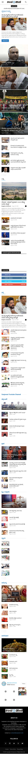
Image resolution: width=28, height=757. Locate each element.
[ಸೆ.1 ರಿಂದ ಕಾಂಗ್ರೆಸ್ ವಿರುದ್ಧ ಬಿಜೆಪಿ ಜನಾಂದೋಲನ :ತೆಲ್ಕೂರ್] (5, 355)
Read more (5, 40)
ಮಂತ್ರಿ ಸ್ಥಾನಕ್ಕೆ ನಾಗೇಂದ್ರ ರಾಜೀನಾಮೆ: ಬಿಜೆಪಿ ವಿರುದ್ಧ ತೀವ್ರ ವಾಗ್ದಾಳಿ (12, 16)
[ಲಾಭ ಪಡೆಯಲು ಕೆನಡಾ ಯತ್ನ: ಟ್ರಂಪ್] (5, 235)
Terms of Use (13, 749)
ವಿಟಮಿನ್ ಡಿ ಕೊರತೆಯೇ (9, 598)
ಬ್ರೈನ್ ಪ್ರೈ (11, 675)
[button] (2, 2)
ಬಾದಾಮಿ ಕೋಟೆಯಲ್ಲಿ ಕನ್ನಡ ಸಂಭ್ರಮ (16, 426)
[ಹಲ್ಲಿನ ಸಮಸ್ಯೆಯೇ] (5, 613)
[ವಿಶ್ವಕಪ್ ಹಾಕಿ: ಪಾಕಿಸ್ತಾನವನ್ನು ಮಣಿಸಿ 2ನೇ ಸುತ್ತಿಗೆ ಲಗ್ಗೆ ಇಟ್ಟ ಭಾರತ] (14, 453)
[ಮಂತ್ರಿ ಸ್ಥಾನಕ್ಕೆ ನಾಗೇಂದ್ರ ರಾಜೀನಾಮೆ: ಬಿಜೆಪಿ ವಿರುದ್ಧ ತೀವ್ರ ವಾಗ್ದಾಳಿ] (14, 24)
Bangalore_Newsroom (6, 206)
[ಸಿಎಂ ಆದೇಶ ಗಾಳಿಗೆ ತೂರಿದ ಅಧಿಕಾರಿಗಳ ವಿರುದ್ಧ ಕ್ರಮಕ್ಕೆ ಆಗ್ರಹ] (5, 377)
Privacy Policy (20, 749)
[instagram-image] (6, 691)
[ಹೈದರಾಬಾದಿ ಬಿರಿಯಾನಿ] (14, 645)
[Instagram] (9, 743)
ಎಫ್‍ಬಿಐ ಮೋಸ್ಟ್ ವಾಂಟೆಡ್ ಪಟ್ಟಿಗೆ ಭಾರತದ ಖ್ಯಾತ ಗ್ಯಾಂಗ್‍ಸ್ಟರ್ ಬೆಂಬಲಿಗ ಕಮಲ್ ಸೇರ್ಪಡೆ (18, 242)
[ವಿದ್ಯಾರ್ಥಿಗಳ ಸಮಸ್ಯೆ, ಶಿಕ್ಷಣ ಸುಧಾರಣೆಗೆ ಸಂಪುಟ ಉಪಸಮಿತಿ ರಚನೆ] (5, 169)
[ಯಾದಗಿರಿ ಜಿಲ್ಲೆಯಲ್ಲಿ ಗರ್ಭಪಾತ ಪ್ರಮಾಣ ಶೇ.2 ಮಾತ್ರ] (5, 332)
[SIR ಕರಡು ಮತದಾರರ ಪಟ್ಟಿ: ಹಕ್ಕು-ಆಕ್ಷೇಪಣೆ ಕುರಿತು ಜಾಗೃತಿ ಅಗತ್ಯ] (5, 384)
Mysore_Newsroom (7, 600)
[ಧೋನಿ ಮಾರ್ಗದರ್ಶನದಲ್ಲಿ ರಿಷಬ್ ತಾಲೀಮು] (5, 479)
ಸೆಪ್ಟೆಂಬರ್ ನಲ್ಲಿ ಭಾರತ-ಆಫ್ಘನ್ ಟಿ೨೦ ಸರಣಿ (17, 471)
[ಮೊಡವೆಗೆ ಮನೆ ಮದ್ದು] (5, 606)
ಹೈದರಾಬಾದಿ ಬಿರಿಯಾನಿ (9, 648)
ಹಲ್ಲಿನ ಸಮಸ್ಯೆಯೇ (13, 611)
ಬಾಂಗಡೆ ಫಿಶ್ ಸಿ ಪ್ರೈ (13, 654)
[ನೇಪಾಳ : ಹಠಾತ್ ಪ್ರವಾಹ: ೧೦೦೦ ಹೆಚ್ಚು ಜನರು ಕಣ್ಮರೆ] (14, 191)
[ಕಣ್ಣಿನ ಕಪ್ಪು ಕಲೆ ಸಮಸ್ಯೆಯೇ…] (5, 626)
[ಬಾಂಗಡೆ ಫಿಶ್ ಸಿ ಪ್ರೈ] (5, 656)
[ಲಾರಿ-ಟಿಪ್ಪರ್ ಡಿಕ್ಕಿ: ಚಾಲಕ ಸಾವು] (5, 512)
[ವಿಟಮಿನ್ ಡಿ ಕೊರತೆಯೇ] (14, 593)
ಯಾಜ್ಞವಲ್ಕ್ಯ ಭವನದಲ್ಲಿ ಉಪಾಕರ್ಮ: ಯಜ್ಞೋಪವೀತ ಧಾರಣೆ (14, 8)
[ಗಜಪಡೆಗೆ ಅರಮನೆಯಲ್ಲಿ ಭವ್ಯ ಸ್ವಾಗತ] (14, 101)
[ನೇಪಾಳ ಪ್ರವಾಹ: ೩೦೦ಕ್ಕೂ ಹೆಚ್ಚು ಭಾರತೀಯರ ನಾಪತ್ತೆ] (5, 155)
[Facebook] (5, 743)
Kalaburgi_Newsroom (7, 408)
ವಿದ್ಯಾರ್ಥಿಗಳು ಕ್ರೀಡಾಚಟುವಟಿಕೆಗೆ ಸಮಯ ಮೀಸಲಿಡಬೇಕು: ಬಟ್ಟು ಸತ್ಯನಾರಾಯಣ (17, 346)
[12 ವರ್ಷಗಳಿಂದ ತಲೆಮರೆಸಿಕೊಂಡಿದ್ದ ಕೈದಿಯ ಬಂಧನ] (5, 532)
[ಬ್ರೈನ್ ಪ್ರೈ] (5, 676)
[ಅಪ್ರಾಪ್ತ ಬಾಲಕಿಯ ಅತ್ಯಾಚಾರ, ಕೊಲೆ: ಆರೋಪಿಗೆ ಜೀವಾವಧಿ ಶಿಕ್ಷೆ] (5, 369)
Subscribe (23, 284)
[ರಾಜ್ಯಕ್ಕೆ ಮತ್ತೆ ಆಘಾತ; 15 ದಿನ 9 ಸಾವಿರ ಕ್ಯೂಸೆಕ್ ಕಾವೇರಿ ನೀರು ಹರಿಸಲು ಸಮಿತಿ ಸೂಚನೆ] (5, 227)
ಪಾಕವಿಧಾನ (5, 636)
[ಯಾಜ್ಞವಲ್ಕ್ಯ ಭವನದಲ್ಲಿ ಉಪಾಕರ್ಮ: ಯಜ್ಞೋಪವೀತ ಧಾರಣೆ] (5, 339)
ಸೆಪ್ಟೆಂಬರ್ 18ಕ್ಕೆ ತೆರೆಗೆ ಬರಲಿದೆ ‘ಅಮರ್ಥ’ (17, 412)
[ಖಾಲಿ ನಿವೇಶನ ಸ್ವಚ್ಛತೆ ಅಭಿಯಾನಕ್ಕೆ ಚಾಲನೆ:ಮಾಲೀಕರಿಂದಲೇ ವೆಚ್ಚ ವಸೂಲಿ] (5, 162)
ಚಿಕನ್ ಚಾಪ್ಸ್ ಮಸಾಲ (13, 668)
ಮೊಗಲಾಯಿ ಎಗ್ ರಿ (13, 661)
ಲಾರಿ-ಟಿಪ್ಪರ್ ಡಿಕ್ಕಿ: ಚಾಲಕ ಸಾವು (15, 510)
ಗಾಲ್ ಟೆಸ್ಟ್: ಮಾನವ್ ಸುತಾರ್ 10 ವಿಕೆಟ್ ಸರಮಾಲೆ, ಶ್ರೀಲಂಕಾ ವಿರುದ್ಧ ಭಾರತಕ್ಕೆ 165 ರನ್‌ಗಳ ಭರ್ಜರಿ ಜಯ (17, 464)
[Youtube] (22, 743)
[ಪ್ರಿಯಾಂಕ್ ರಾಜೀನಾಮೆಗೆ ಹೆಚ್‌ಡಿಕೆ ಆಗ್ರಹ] (14, 78)
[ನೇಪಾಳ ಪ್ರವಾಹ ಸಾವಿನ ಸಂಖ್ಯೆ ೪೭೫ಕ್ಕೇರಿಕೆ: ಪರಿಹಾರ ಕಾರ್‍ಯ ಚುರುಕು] (14, 124)
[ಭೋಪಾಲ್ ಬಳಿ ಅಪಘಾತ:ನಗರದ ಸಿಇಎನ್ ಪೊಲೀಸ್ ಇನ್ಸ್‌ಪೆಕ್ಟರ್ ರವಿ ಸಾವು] (5, 147)
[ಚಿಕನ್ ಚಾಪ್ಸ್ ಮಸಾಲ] (5, 669)
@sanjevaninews (12, 683)
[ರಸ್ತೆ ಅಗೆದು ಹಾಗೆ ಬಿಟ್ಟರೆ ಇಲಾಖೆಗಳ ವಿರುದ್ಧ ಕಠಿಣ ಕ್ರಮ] (5, 140)
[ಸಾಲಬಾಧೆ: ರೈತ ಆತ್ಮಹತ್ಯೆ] (5, 519)
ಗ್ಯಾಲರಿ (3, 538)
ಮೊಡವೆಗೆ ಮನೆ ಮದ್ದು (13, 604)
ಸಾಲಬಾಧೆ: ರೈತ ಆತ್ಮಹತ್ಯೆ (14, 517)
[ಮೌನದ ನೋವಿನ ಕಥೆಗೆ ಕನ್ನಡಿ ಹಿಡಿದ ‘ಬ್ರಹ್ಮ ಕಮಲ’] (5, 434)
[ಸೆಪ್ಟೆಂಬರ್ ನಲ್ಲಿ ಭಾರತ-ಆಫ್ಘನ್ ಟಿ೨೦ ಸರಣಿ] (5, 472)
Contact (7, 749)
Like (24, 274)
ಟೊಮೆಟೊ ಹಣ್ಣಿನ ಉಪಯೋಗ (15, 618)
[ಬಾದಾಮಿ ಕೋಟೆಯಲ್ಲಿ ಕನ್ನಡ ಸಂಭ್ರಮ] (5, 427)
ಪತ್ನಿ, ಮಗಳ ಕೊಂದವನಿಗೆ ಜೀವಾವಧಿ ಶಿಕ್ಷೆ (17, 524)
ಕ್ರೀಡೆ (3, 444)
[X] (18, 743)
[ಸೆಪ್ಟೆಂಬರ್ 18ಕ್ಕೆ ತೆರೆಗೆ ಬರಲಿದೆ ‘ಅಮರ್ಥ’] (5, 414)
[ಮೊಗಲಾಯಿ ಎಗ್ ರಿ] (5, 663)
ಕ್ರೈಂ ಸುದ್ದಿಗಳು (6, 492)
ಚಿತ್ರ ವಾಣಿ (4, 399)
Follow (23, 278)
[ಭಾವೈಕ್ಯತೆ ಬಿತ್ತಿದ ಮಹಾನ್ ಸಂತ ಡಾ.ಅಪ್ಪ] (5, 362)
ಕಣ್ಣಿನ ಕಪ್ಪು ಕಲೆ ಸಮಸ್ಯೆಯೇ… (15, 624)
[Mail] (14, 743)
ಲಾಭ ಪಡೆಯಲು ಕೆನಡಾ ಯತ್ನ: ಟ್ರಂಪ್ (18, 233)
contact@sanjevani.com (17, 733)
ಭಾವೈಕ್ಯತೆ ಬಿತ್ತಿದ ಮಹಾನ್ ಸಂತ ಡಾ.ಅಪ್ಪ (18, 360)
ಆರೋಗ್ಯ (4, 583)
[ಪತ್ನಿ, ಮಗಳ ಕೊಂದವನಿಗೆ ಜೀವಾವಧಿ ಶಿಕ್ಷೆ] (5, 525)
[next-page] (5, 175)
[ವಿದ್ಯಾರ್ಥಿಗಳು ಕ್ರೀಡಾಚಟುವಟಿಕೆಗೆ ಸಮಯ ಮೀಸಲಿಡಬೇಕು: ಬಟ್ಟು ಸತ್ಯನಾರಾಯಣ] (5, 347)
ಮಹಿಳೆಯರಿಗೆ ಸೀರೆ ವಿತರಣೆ (16, 218)
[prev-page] (3, 175)
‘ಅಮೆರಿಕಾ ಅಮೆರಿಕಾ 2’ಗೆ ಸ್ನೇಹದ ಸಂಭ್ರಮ (17, 419)
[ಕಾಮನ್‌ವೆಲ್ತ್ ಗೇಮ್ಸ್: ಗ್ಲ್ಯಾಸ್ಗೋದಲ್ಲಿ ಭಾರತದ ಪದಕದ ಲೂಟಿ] (5, 486)
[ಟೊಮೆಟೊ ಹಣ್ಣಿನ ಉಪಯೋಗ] (5, 619)
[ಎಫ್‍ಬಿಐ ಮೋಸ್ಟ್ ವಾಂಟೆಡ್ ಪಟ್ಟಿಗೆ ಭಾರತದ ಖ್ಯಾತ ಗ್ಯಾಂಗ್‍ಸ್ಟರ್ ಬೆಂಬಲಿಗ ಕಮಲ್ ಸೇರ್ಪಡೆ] (5, 242)
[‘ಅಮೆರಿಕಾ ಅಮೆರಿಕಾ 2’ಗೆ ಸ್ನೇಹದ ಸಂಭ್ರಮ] (5, 421)
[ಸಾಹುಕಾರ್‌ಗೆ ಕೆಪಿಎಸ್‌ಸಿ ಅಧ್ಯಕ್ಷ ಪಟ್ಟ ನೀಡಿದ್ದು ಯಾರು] (14, 55)
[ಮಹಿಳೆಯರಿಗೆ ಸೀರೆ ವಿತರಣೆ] (5, 220)
